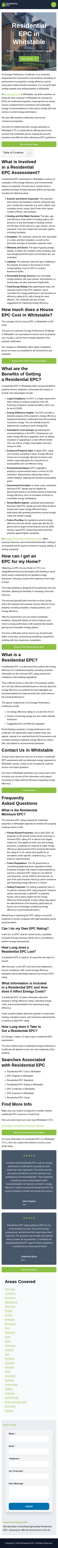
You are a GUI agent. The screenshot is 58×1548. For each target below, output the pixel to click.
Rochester (10, 1363)
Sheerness (10, 1306)
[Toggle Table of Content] (28, 153)
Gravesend (10, 1376)
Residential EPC (12, 94)
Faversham (29, 1126)
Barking (40, 1126)
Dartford (9, 1389)
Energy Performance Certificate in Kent (23, 539)
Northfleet (9, 1380)
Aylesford (9, 1367)
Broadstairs (10, 1324)
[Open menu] (53, 4)
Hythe (8, 1337)
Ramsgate (10, 1319)
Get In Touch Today (29, 144)
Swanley (9, 1411)
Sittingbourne (11, 1302)
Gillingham (10, 1332)
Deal (7, 1328)
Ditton (8, 1371)
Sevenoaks (10, 1406)
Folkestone (10, 1345)
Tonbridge (9, 1393)
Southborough (11, 1397)
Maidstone (10, 1358)
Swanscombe (11, 1384)
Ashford (8, 1315)
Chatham (9, 1350)
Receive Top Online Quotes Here (29, 647)
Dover (8, 1341)
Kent (7, 1354)
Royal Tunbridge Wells (16, 1402)
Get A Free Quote (29, 1270)
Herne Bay (7, 1126)
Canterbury (18, 1126)
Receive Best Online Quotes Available (29, 361)
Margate (9, 1311)
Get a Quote (27, 59)
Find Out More (29, 790)
